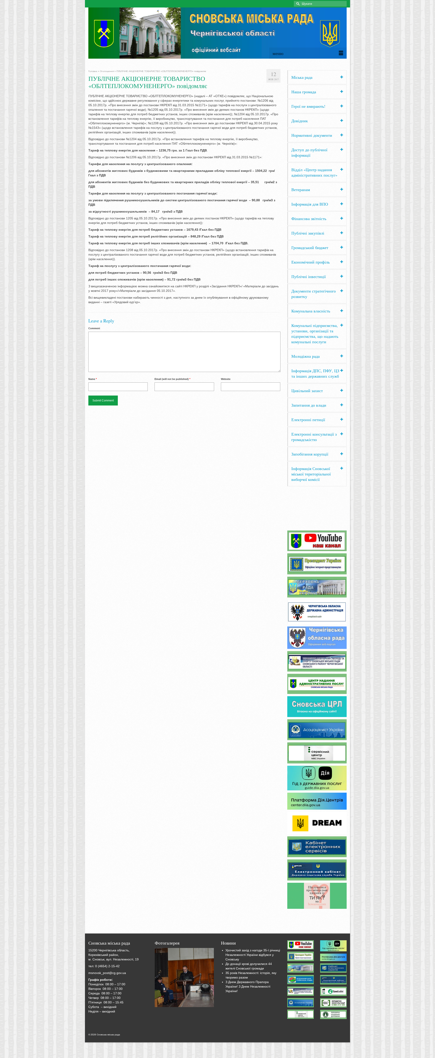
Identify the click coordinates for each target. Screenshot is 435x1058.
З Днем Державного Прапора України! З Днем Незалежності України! (247, 986)
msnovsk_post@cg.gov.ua (107, 973)
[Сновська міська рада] (217, 33)
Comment (94, 328)
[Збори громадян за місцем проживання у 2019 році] (184, 977)
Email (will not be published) (172, 379)
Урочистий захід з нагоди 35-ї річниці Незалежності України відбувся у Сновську (252, 954)
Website (225, 379)
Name (92, 379)
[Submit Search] (297, 4)
